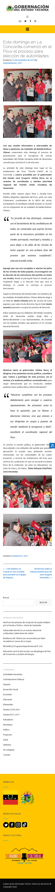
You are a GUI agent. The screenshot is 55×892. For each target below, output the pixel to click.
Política (6, 730)
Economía (7, 694)
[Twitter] (25, 21)
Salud (5, 740)
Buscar (6, 597)
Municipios (8, 725)
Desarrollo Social (10, 689)
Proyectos (7, 735)
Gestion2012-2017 (20, 556)
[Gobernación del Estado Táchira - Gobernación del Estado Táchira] (27, 7)
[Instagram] (35, 21)
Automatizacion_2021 (12, 63)
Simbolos (7, 745)
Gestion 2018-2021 (11, 709)
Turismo (6, 755)
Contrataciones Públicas (13, 679)
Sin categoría (8, 750)
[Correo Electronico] (20, 21)
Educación (7, 699)
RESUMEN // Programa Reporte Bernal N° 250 (22, 646)
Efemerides (8, 704)
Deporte (6, 684)
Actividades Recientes (12, 674)
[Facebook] (30, 21)
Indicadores (8, 720)
